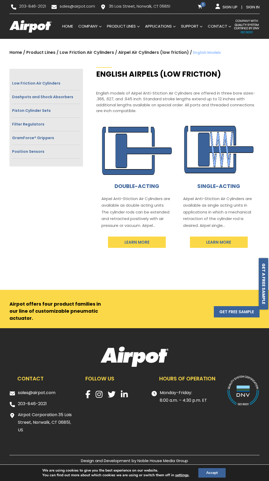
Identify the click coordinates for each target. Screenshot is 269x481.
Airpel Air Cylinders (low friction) (153, 52)
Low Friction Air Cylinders (87, 52)
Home (67, 26)
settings (182, 475)
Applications (158, 26)
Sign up (230, 7)
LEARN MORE (137, 242)
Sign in (253, 7)
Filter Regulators (28, 124)
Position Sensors (28, 151)
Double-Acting (137, 186)
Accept (212, 472)
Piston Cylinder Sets (31, 110)
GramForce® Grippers (33, 137)
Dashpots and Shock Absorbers (42, 97)
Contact (217, 26)
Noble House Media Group (162, 460)
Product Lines (121, 26)
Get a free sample (264, 283)
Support (190, 26)
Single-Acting (218, 186)
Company (88, 26)
